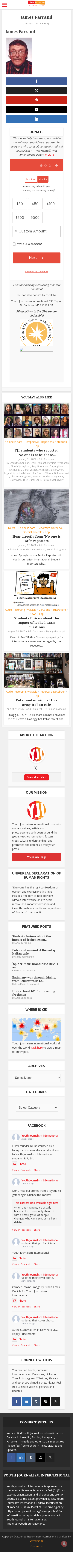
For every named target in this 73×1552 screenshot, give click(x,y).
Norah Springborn (20, 466)
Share (37, 1169)
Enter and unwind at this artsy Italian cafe (36, 702)
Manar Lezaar (30, 469)
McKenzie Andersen (25, 970)
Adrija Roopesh (23, 997)
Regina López (11, 473)
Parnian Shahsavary (53, 479)
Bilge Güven (57, 469)
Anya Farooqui (57, 631)
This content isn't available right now (36, 1203)
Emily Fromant (38, 463)
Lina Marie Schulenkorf (27, 984)
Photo (22, 1164)
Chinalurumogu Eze (21, 476)
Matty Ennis (57, 476)
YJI (48, 23)
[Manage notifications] (64, 1544)
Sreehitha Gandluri (19, 463)
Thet (25, 479)
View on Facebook (21, 1169)
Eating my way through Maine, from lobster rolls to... (34, 979)
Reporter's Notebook (54, 442)
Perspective (32, 442)
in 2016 (49, 154)
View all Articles (36, 777)
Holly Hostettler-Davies (31, 473)
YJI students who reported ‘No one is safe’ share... (36, 452)
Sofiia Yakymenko (57, 709)
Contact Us (37, 1546)
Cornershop (36, 1540)
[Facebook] (16, 1401)
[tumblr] (36, 1401)
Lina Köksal (15, 469)
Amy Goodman (40, 466)
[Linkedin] (26, 1401)
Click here (37, 1047)
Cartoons (44, 609)
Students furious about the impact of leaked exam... (31, 938)
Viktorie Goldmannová (57, 473)
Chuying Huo (56, 466)
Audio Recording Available (20, 609)
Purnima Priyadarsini (58, 463)
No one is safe (13, 442)
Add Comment (46, 459)
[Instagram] (45, 1401)
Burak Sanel (35, 479)
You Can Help (36, 857)
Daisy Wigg (15, 479)
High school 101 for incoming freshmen (33, 992)
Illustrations (59, 609)
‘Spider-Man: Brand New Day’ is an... (35, 965)
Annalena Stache (41, 476)
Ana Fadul (44, 469)
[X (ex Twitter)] (55, 1401)
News (11, 528)
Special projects (32, 532)
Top (36, 446)
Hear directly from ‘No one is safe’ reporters (37, 538)
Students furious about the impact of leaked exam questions (36, 622)
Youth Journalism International (29, 549)
